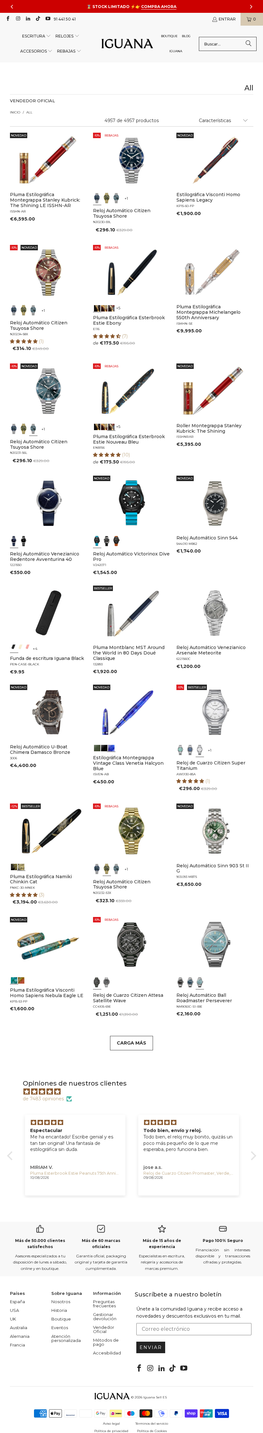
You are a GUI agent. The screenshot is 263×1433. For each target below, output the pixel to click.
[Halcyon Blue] (111, 747)
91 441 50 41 (65, 19)
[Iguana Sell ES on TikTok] (37, 19)
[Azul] (97, 197)
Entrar (227, 19)
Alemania (20, 1336)
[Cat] (21, 866)
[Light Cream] (21, 648)
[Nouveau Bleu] (111, 307)
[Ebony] (97, 307)
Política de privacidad (111, 1431)
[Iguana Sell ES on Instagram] (17, 19)
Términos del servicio (151, 1423)
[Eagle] (14, 980)
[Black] (14, 648)
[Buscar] (249, 44)
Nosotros (60, 1301)
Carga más (131, 1043)
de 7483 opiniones (43, 1099)
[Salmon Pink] (28, 648)
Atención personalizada (66, 1338)
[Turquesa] (180, 750)
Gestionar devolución (104, 1316)
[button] (36, 36)
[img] (135, 1091)
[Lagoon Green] (97, 747)
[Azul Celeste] (200, 982)
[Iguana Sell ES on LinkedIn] (27, 19)
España (17, 1301)
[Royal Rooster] (14, 866)
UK (13, 1318)
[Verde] (107, 197)
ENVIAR (151, 1347)
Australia (18, 1327)
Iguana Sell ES (155, 1397)
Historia (59, 1310)
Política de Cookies (152, 1431)
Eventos (59, 1327)
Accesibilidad (107, 1352)
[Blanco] (200, 750)
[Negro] (24, 541)
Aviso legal (111, 1423)
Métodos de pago (106, 1342)
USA (14, 1310)
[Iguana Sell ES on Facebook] (7, 19)
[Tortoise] (104, 307)
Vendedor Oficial (103, 1329)
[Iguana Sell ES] (127, 44)
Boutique (61, 1318)
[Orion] (21, 980)
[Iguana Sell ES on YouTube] (47, 19)
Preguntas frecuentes (104, 1303)
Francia (17, 1344)
